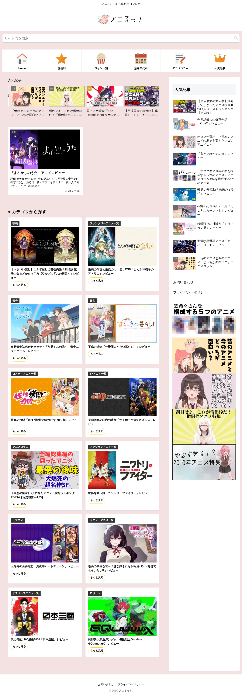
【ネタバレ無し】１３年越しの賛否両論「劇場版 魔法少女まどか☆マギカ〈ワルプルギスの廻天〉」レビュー (45, 273)
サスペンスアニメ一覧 (25, 593)
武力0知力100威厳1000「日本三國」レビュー (39, 639)
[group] (33, 103)
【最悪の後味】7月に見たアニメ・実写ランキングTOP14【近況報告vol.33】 (43, 495)
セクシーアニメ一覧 (102, 520)
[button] (235, 38)
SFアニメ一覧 (98, 373)
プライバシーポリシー (190, 292)
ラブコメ (17, 520)
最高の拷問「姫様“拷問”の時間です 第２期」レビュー (44, 422)
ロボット (95, 593)
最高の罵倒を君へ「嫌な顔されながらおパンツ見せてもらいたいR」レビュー (122, 568)
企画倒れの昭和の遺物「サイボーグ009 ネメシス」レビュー (122, 422)
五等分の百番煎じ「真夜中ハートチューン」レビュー (45, 566)
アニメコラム (20, 446)
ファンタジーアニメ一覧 (104, 223)
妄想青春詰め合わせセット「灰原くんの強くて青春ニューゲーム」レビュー (45, 348)
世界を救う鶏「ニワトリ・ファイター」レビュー (119, 493)
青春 (15, 300)
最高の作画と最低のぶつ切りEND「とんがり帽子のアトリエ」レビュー (121, 271)
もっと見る (19, 284)
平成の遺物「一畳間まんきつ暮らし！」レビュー (119, 346)
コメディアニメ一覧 (24, 373)
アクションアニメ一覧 (103, 446)
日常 (92, 300)
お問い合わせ (183, 282)
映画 (15, 223)
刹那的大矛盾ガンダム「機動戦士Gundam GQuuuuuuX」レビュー (115, 641)
